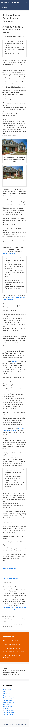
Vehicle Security (8, 700)
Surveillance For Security (10, 2)
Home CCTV (7, 690)
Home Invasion (8, 706)
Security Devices (8, 702)
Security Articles (8, 710)
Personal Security (9, 698)
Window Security (8, 694)
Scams (5, 708)
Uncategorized (9, 616)
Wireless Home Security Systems (14, 692)
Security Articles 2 (9, 712)
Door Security (7, 696)
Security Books (8, 714)
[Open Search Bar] (27, 2)
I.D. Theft (6, 704)
